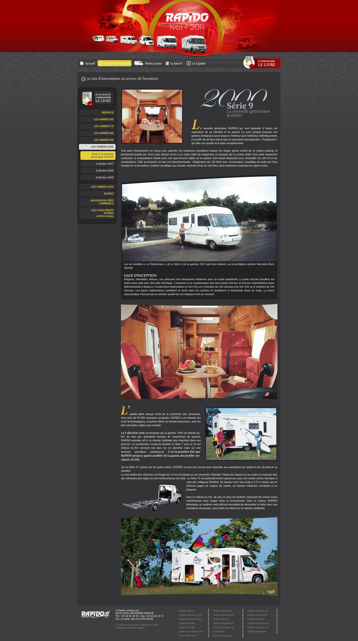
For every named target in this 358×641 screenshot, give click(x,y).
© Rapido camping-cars (127, 610)
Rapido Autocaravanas (190, 619)
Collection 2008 (105, 170)
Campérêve (219, 631)
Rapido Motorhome (256, 631)
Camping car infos (149, 625)
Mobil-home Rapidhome (191, 631)
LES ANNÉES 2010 (102, 186)
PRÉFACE (108, 112)
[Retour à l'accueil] (88, 65)
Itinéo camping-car (222, 635)
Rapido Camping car (257, 610)
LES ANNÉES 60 (104, 119)
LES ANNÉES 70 (104, 126)
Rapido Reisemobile (257, 615)
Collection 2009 (105, 177)
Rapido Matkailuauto (223, 623)
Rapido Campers (255, 619)
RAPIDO (109, 193)
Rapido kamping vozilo (190, 615)
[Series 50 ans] (148, 65)
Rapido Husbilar (221, 619)
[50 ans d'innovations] (115, 65)
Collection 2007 (105, 163)
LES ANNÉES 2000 (102, 146)
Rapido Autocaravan (223, 615)
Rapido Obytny (186, 610)
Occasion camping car (127, 625)
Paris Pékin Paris (187, 635)
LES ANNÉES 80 (104, 133)
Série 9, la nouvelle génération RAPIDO (102, 155)
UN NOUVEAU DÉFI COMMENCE (102, 202)
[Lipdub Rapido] (197, 65)
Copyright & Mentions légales (130, 627)
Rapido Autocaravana (258, 623)
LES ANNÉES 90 (104, 140)
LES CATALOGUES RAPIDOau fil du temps (102, 213)
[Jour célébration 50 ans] (174, 65)
